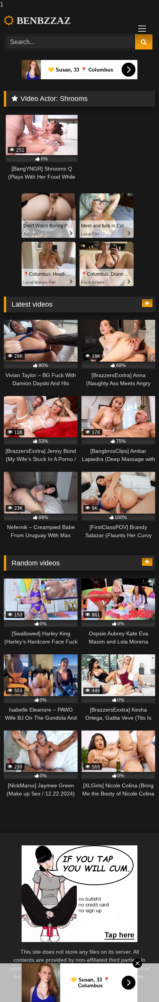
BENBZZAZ (42, 20)
